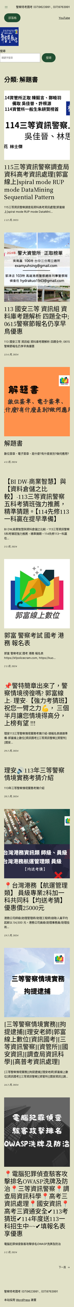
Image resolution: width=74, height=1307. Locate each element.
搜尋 (3, 51)
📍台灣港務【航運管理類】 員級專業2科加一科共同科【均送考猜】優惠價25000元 (36, 897)
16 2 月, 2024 (11, 1085)
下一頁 (64, 1267)
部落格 (12, 18)
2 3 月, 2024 (10, 666)
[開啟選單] (6, 7)
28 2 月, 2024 (11, 796)
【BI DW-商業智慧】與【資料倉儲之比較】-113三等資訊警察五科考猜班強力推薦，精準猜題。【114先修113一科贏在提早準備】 (36, 500)
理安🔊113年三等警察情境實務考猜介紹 (34, 774)
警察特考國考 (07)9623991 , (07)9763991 (43, 7)
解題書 (13, 443)
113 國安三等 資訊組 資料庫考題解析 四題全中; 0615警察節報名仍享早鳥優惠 (36, 320)
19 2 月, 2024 (11, 935)
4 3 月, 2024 (10, 462)
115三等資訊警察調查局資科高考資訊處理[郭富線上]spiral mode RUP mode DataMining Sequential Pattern (36, 182)
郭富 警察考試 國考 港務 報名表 (34, 639)
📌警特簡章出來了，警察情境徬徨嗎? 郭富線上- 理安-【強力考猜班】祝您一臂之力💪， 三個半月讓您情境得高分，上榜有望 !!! (36, 704)
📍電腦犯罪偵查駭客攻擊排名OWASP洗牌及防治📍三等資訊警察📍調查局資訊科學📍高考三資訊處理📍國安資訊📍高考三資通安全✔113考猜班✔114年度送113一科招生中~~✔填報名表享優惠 (36, 1204)
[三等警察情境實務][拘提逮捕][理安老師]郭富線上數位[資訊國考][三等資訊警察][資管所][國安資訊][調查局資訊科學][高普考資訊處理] (36, 1043)
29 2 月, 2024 (11, 750)
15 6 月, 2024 (11, 354)
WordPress (23, 1300)
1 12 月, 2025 (11, 220)
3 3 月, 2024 (10, 546)
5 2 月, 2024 (10, 1252)
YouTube (64, 18)
